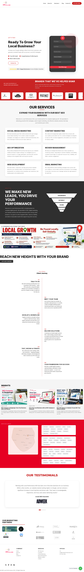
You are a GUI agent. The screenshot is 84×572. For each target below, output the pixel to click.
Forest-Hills (52, 442)
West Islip (50, 449)
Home (44, 3)
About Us (50, 3)
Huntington (56, 440)
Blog (63, 3)
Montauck (59, 442)
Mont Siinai (68, 451)
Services (56, 3)
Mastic (62, 460)
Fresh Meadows (47, 444)
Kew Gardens (69, 449)
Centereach (65, 431)
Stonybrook (46, 462)
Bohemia (69, 440)
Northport (57, 462)
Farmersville (46, 442)
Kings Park (56, 460)
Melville (51, 462)
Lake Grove (46, 433)
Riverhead (45, 426)
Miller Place (63, 462)
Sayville (45, 449)
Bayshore (45, 451)
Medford (45, 460)
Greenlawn (53, 431)
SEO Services (41, 549)
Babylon (50, 460)
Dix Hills (68, 426)
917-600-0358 (76, 3)
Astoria (45, 440)
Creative (39, 557)
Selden (54, 453)
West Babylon (63, 440)
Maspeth (45, 453)
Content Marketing (42, 552)
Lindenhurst (58, 426)
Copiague (59, 431)
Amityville (57, 451)
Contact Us (67, 3)
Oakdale (64, 442)
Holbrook (59, 453)
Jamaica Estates (68, 460)
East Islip (63, 449)
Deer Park (51, 451)
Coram (52, 455)
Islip (50, 453)
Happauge (52, 426)
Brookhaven (57, 449)
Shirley (64, 426)
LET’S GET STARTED (6, 261)
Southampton (46, 431)
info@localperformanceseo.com (66, 551)
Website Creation (41, 555)
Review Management (42, 554)
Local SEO (40, 551)
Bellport (62, 451)
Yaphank (50, 440)
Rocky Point (65, 453)
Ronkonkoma (46, 455)
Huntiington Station (53, 433)
